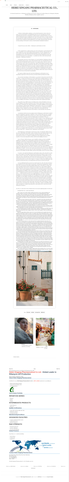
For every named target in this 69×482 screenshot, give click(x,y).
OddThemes (40, 476)
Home (35, 368)
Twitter (33, 312)
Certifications (18, 376)
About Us (10, 376)
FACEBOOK (51, 466)
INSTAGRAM (10, 466)
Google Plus (38, 312)
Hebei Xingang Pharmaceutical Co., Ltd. (34, 9)
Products (14, 376)
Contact (22, 376)
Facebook (28, 312)
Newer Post (11, 368)
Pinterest (43, 312)
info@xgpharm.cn (14, 457)
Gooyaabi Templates (50, 476)
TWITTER (38, 466)
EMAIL (24, 466)
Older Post (58, 368)
